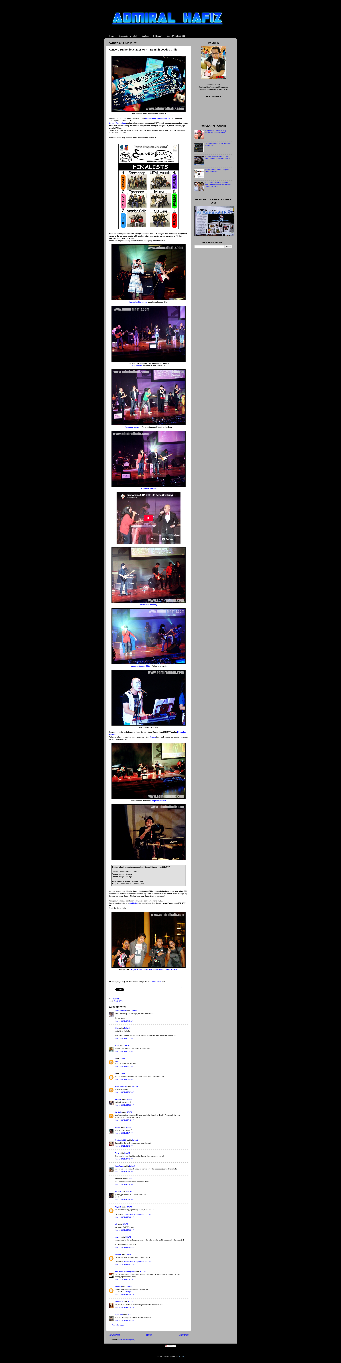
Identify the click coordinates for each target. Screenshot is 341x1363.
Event (116, 1001)
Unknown (118, 1287)
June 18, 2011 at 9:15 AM (124, 1051)
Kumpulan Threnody (148, 605)
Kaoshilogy (127, 1292)
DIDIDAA (118, 1099)
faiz (116, 1224)
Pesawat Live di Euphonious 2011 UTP (138, 1214)
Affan (117, 1028)
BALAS (134, 1011)
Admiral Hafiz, (159, 970)
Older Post (183, 1335)
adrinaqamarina (121, 1011)
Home (111, 36)
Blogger (181, 1356)
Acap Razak (119, 1166)
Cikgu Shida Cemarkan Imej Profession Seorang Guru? (215, 131)
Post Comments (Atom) (126, 1340)
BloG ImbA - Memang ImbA (125, 1272)
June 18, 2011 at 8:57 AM (124, 1038)
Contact (145, 36)
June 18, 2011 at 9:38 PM (124, 1200)
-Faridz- (117, 1127)
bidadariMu (119, 1302)
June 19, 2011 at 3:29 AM (124, 1280)
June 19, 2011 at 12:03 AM (124, 1247)
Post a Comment (118, 1325)
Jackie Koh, (148, 970)
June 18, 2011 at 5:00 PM (124, 1172)
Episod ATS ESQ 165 (176, 36)
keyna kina (119, 1315)
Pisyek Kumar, (137, 970)
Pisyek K (118, 1207)
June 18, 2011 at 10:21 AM (124, 1092)
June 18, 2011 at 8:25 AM (124, 1021)
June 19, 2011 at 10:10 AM (124, 1295)
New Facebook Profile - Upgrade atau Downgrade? (217, 170)
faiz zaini (118, 1192)
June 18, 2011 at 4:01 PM (124, 1159)
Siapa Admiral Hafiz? (128, 36)
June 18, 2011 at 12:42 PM (124, 1120)
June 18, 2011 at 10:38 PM (124, 1230)
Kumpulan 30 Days (148, 488)
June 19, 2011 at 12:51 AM (124, 1264)
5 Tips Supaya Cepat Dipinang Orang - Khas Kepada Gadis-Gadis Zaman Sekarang (218, 184)
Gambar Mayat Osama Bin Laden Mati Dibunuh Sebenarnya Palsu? (217, 157)
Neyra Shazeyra (172, 970)
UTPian (121, 1001)
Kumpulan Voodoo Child (140, 666)
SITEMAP (157, 36)
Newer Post (114, 1335)
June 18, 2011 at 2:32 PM (124, 1146)
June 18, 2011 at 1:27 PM (124, 1133)
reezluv (117, 1237)
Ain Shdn (118, 1112)
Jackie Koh (134, 903)
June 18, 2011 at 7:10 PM (124, 1185)
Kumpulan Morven (132, 427)
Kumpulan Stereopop (138, 302)
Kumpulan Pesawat (158, 801)
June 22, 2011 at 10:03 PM (124, 1320)
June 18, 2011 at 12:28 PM (124, 1105)
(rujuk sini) (156, 982)
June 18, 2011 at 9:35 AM (124, 1066)
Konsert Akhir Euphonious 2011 (158, 118)
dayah (117, 1045)
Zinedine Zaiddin (121, 1140)
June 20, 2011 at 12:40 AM (124, 1308)
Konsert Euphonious (117, 123)
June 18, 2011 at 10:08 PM (124, 1217)
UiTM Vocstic (136, 366)
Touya (117, 1153)
